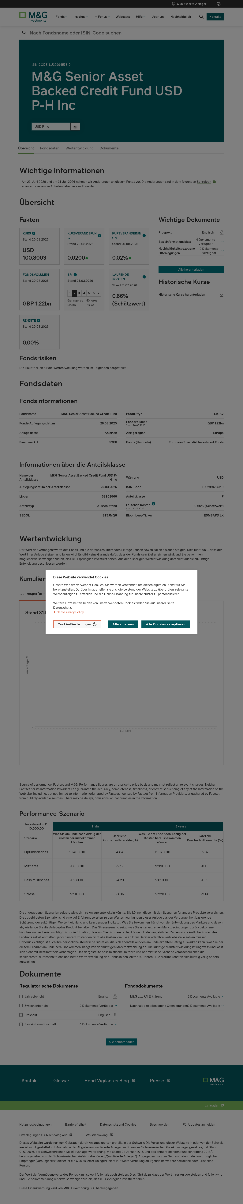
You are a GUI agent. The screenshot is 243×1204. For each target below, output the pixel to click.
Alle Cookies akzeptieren (165, 624)
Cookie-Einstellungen (74, 624)
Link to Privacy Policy (69, 612)
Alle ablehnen (123, 624)
